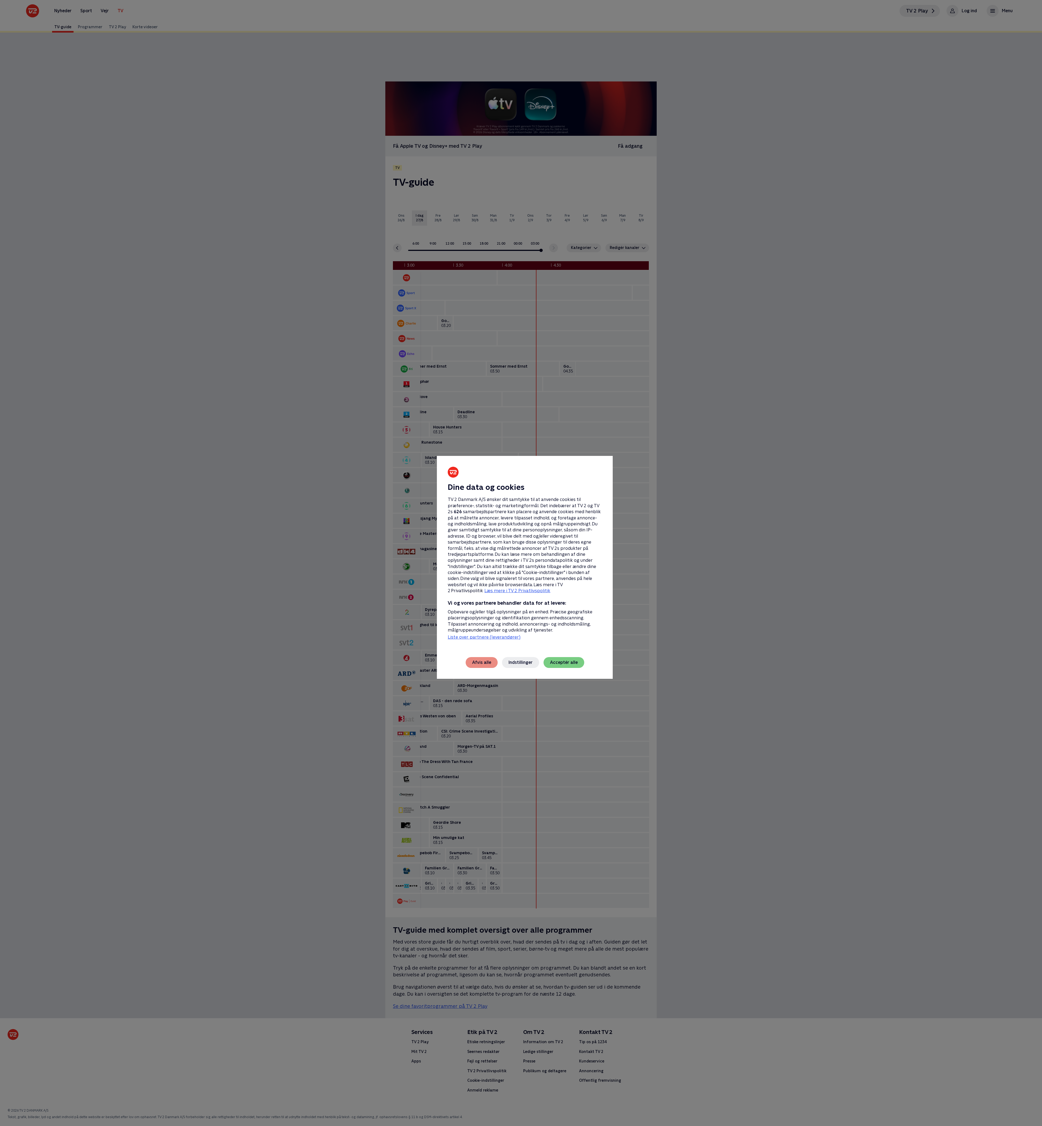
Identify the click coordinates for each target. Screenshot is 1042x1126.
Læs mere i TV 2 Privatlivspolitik (517, 590)
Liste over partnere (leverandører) (484, 637)
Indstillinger (521, 662)
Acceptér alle (564, 662)
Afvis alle (481, 662)
